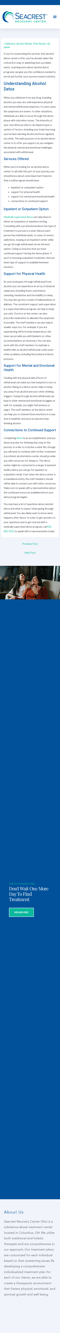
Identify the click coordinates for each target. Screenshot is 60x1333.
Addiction (10, 43)
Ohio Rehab (39, 43)
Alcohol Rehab (24, 43)
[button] (55, 17)
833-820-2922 (21, 912)
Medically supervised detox (18, 217)
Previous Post (30, 543)
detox (19, 438)
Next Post (30, 552)
